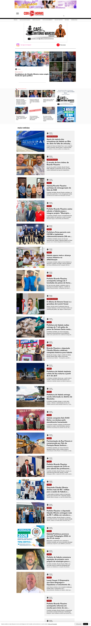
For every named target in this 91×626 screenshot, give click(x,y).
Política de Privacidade (52, 624)
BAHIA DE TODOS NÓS (53, 53)
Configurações (78, 624)
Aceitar (85, 624)
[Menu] (17, 13)
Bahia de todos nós (19, 71)
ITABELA (49, 182)
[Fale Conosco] (58, 44)
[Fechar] (89, 624)
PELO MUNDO (65, 53)
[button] (47, 20)
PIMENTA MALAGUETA (66, 63)
